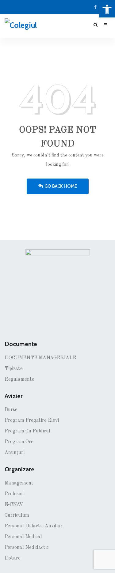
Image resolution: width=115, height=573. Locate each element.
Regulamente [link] (19, 379)
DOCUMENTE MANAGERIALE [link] (40, 358)
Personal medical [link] (23, 536)
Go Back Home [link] (60, 186)
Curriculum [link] (17, 515)
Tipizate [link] (14, 368)
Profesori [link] (15, 494)
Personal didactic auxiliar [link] (34, 526)
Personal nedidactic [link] (27, 547)
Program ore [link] (19, 441)
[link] (107, 9)
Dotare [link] (13, 558)
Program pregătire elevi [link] (32, 420)
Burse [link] (11, 409)
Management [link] (19, 483)
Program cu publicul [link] (27, 431)
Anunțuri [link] (15, 452)
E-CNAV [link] (14, 504)
